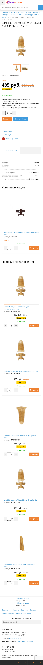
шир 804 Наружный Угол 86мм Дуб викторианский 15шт (16, 308)
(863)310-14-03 (21, 601)
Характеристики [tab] (11, 150)
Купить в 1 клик (21, 119)
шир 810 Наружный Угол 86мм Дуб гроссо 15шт (21, 371)
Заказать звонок (22, 598)
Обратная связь (23, 603)
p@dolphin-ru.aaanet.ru (26, 641)
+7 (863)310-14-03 (15, 638)
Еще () (6, 240)
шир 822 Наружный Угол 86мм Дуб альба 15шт (21, 500)
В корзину (7, 119)
